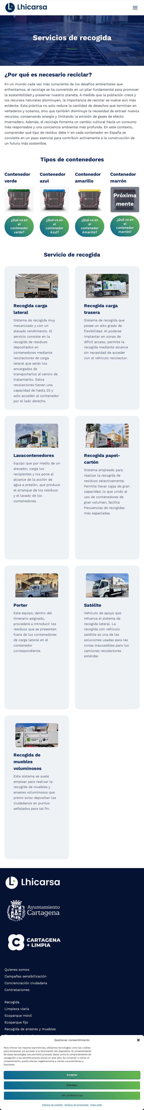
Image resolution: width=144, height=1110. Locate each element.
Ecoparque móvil (18, 1015)
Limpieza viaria (16, 1009)
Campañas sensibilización (25, 976)
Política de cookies (52, 1104)
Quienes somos (16, 969)
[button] (138, 1040)
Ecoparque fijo (16, 1022)
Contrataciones (16, 990)
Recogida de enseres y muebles (30, 1029)
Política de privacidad (76, 1104)
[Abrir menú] (135, 7)
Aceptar (72, 1075)
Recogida (11, 1002)
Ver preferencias (72, 1095)
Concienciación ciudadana (25, 983)
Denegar (72, 1085)
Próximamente (124, 199)
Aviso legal (96, 1104)
